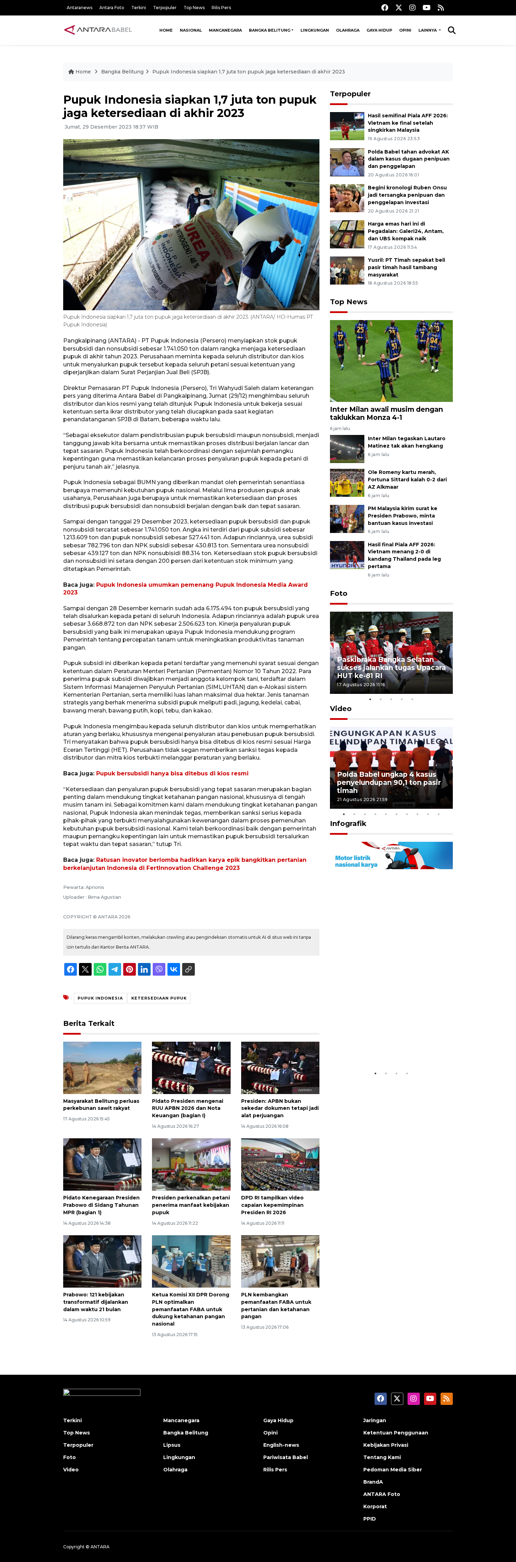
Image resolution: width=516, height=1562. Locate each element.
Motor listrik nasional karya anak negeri (385, 1045)
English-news (281, 1445)
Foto (339, 593)
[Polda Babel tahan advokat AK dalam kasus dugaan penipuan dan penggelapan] (347, 161)
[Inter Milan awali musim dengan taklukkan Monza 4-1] (391, 360)
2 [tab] (380, 699)
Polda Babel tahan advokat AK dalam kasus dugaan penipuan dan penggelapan (409, 159)
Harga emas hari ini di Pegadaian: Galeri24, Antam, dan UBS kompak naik (406, 231)
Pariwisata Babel (285, 1457)
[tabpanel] (391, 653)
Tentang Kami (382, 1457)
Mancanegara (225, 30)
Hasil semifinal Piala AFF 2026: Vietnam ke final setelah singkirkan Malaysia (408, 123)
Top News (194, 7)
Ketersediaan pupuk (159, 998)
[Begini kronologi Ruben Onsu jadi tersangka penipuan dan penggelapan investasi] (347, 198)
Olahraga (347, 30)
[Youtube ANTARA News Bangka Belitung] (427, 7)
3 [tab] (391, 699)
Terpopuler (165, 7)
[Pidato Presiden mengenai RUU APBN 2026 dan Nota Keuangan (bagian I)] (191, 1067)
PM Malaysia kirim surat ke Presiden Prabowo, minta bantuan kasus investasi (402, 515)
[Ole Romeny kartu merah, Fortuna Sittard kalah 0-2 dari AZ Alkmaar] (347, 482)
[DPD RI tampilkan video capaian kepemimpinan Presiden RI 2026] (280, 1164)
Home (166, 30)
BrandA (373, 1482)
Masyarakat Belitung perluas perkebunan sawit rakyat (101, 1105)
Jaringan (374, 1420)
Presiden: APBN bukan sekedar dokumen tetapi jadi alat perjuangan (280, 1108)
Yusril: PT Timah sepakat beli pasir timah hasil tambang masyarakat (406, 267)
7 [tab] (407, 814)
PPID (369, 1519)
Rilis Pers (221, 7)
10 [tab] (438, 814)
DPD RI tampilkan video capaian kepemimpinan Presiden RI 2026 (272, 1205)
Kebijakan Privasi (385, 1445)
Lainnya (428, 30)
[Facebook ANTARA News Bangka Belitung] (384, 7)
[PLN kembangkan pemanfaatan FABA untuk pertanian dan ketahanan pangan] (280, 1261)
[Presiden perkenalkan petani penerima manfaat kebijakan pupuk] (191, 1164)
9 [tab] (428, 814)
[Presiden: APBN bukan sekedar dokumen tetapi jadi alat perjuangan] (280, 1067)
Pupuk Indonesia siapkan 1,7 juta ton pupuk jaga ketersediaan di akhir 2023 (248, 72)
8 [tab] (417, 814)
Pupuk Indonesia (100, 998)
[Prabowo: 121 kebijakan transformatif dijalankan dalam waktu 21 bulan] (102, 1261)
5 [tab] (412, 699)
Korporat (375, 1506)
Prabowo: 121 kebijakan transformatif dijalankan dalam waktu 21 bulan (95, 1302)
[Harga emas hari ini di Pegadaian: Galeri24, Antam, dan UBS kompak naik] (347, 233)
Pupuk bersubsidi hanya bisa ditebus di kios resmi (172, 773)
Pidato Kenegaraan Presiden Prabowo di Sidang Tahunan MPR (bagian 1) (101, 1205)
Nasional (191, 30)
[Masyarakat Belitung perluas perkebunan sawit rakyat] (102, 1067)
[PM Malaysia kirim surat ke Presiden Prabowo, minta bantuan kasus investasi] (347, 518)
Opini (405, 30)
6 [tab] (396, 814)
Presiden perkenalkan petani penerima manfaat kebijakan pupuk (191, 1205)
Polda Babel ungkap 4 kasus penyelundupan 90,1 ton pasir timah (389, 782)
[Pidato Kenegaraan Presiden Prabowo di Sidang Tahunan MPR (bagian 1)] (102, 1164)
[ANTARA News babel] (98, 30)
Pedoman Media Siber (392, 1469)
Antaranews (79, 7)
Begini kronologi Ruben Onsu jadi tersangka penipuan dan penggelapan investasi (407, 195)
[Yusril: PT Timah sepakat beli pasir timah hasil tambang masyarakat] (347, 270)
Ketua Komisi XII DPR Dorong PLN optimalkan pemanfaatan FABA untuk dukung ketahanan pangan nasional (190, 1309)
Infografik (348, 823)
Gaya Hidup (379, 30)
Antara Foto (111, 7)
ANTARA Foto (381, 1494)
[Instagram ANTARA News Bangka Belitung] (412, 7)
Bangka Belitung (269, 30)
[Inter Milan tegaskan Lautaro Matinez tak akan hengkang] (347, 448)
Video (341, 708)
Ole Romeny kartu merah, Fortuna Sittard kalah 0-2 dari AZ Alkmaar (407, 479)
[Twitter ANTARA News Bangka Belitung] (398, 7)
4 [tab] (401, 699)
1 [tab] (370, 699)
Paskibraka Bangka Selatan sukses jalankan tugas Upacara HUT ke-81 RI (391, 667)
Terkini (138, 7)
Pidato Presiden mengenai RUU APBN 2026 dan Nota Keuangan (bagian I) (187, 1108)
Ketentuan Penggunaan (395, 1433)
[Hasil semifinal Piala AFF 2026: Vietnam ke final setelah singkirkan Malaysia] (347, 125)
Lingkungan (314, 30)
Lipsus (171, 1445)
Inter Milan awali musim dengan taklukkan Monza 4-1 (386, 413)
